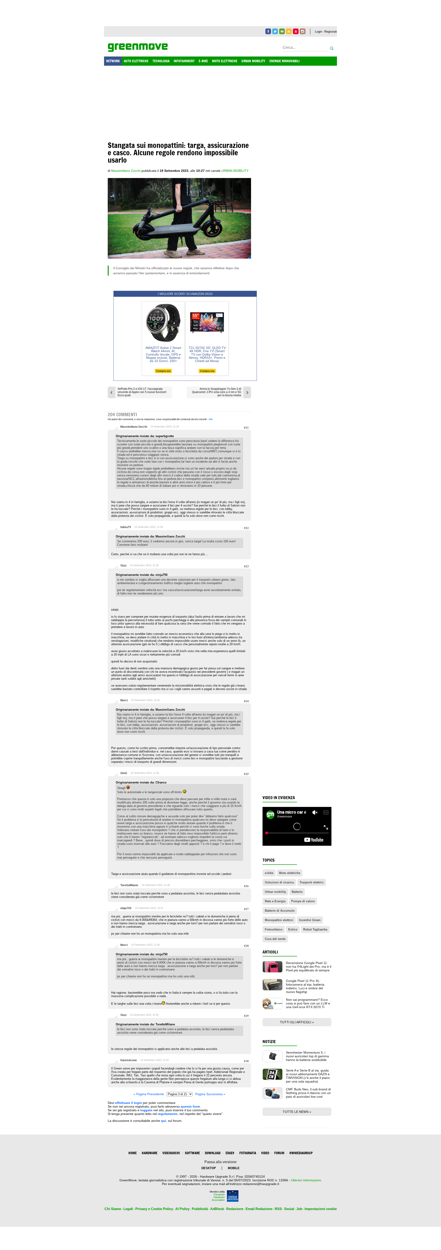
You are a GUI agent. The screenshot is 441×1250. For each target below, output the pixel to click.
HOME (132, 1153)
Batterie (297, 892)
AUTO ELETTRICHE (136, 61)
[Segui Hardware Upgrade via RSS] (289, 31)
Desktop (208, 1168)
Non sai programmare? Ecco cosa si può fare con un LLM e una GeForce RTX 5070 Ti (308, 1003)
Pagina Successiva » (210, 1094)
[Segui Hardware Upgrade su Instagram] (302, 31)
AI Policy (182, 1209)
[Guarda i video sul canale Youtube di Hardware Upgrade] (296, 31)
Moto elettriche (289, 873)
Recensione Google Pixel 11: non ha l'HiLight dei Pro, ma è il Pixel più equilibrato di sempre (308, 966)
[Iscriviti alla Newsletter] (282, 31)
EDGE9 (230, 1153)
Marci (124, 700)
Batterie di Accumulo (280, 910)
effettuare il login (128, 1103)
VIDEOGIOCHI (171, 1153)
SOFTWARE (192, 1153)
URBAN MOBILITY (253, 61)
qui (163, 1121)
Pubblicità (200, 1209)
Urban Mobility (235, 171)
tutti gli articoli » (297, 1022)
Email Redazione (259, 1209)
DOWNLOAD (212, 1153)
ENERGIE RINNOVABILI (284, 61)
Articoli (270, 952)
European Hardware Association (218, 1197)
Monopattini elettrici (279, 920)
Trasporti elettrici (312, 882)
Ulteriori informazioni (306, 1180)
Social (289, 1209)
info (211, 419)
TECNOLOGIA (161, 61)
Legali (128, 1209)
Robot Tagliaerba (315, 929)
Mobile (234, 1168)
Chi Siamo (113, 1209)
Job (299, 1209)
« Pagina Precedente (148, 1094)
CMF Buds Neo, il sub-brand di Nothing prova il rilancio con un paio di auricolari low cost (308, 1092)
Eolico (292, 929)
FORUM (279, 1153)
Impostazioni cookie (321, 1209)
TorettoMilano (129, 885)
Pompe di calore (303, 901)
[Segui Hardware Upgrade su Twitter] (275, 31)
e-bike (269, 873)
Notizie (269, 1041)
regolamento (168, 1114)
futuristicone (128, 1060)
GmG (123, 773)
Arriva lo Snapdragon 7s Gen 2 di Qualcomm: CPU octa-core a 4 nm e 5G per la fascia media (216, 392)
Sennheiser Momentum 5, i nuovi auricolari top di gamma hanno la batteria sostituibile (307, 1056)
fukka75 (125, 527)
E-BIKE (203, 61)
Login (318, 31)
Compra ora (163, 371)
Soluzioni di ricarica (279, 882)
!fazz (123, 565)
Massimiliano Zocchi (133, 426)
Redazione (234, 1209)
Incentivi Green (310, 920)
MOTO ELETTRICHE (224, 61)
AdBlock (217, 1209)
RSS (278, 1209)
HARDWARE (149, 1153)
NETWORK (113, 61)
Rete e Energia (275, 901)
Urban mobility (275, 892)
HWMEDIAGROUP (301, 1153)
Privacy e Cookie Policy (154, 1209)
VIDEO (265, 1153)
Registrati (330, 31)
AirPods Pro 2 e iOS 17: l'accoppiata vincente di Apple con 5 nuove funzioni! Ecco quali (142, 392)
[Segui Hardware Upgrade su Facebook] (268, 31)
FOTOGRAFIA (247, 1153)
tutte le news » (297, 1112)
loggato (146, 1110)
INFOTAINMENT (184, 61)
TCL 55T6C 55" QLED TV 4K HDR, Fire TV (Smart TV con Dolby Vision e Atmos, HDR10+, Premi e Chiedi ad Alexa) (207, 354)
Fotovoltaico (274, 929)
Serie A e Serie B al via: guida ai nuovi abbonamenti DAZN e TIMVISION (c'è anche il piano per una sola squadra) (308, 1076)
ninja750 (125, 908)
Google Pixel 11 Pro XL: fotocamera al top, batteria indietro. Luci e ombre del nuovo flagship (305, 986)
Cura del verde (275, 939)
